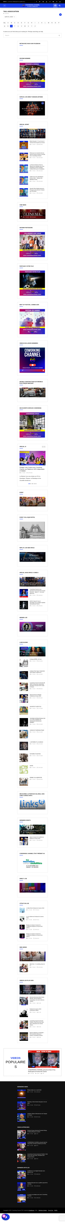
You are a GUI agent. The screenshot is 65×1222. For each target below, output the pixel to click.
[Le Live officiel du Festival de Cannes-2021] (22, 918)
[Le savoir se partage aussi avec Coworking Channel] (21, 1198)
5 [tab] (35, 483)
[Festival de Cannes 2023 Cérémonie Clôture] (24, 1013)
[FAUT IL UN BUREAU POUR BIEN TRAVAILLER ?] (32, 651)
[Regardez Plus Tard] (56, 1)
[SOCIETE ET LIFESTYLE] (24, 710)
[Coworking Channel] (32, 5)
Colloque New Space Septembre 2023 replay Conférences (38, 558)
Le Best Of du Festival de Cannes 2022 (35, 908)
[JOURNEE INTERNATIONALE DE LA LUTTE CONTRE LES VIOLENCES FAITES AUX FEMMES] (24, 722)
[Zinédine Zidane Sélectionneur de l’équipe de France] (21, 1117)
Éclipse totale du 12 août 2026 (34, 1090)
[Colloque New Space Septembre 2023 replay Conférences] (32, 557)
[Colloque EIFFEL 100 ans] (24, 663)
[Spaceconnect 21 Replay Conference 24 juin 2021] (24, 698)
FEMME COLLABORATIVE (36, 777)
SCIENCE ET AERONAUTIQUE (37, 730)
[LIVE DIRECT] (32, 888)
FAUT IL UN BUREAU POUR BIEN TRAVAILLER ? (36, 652)
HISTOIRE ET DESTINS (35, 753)
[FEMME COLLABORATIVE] (24, 781)
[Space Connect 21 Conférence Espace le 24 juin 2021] (24, 841)
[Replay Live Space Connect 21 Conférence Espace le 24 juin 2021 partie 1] (22, 927)
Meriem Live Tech (24, 452)
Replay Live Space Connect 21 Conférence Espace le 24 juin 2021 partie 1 (34, 926)
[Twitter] (39, 1)
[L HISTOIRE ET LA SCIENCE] (24, 746)
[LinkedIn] (43, 1)
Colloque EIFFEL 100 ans (36, 659)
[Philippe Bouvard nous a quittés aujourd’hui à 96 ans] (21, 1186)
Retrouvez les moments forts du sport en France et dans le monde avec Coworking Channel (37, 154)
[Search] (59, 5)
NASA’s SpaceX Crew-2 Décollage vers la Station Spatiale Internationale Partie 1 (37, 602)
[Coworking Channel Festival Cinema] (32, 214)
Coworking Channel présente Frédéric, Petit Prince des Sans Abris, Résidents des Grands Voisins (37, 1155)
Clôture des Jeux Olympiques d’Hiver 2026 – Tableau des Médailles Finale (36, 178)
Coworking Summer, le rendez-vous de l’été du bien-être (17, 1)
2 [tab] (30, 483)
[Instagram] (50, 1)
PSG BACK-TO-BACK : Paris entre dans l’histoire (36, 134)
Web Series (26, 957)
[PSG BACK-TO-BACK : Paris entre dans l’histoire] (32, 133)
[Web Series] (32, 956)
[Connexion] (60, 1)
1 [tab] (29, 483)
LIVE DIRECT (26, 889)
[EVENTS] (32, 501)
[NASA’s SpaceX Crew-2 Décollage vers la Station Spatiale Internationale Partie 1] (24, 605)
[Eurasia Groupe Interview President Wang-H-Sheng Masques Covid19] (21, 1134)
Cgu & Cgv (50, 1210)
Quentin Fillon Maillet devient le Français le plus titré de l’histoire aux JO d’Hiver (37, 190)
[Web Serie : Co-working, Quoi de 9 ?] (24, 968)
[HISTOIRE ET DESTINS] (24, 758)
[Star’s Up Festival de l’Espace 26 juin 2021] (32, 829)
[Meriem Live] (32, 627)
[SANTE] (24, 769)
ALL (5, 22)
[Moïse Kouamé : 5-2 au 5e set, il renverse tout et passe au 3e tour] (24, 145)
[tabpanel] (32, 466)
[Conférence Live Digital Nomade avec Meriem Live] (21, 1175)
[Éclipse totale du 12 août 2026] (21, 1094)
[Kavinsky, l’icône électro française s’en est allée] (21, 1106)
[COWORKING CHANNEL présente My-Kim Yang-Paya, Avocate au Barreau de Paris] (21, 1146)
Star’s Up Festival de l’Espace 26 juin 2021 (34, 830)
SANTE (31, 765)
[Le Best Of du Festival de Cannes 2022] (22, 910)
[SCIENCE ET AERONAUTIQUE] (24, 734)
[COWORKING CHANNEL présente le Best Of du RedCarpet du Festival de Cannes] (32, 989)
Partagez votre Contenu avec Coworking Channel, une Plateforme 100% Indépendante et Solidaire (32, 469)
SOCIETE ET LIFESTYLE (35, 706)
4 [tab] (34, 483)
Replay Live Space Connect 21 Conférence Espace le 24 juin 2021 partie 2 (34, 935)
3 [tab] (32, 483)
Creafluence (31, 1210)
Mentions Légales (43, 1210)
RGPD (56, 1210)
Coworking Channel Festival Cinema (32, 215)
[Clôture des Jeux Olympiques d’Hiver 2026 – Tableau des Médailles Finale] (24, 180)
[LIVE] (53, 1)
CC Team (26, 136)
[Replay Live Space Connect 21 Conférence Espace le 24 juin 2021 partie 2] (22, 936)
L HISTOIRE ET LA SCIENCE (36, 742)
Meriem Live (26, 628)
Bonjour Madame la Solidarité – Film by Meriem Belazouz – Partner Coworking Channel (37, 1034)
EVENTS (25, 503)
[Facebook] (36, 1)
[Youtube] (46, 1)
